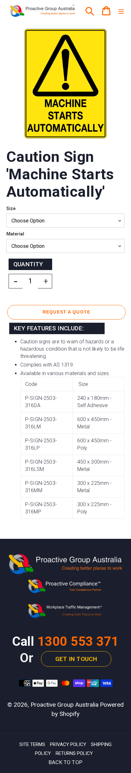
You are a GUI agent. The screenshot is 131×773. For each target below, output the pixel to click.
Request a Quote (66, 311)
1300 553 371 (78, 641)
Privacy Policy (68, 744)
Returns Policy (74, 753)
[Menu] (121, 11)
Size (11, 208)
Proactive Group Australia (65, 704)
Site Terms (32, 744)
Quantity (28, 264)
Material (15, 233)
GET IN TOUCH (76, 659)
